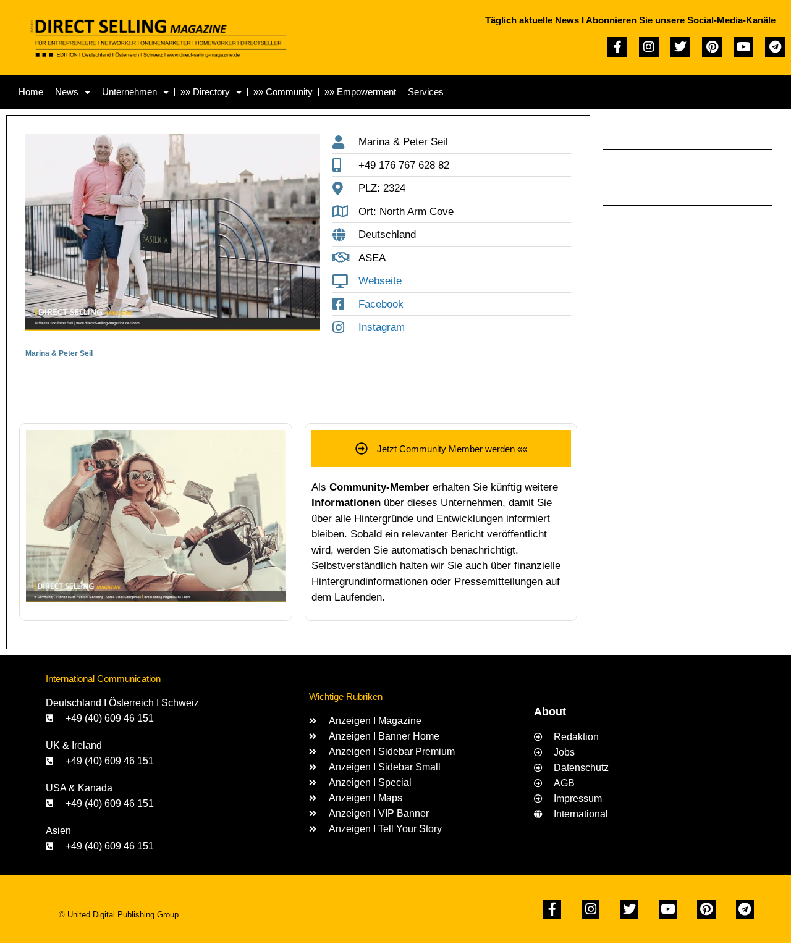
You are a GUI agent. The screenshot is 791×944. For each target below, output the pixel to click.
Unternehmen (129, 91)
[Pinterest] (712, 47)
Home (31, 91)
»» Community (283, 91)
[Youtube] (743, 47)
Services (426, 91)
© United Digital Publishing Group (119, 914)
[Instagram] (649, 47)
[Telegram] (775, 47)
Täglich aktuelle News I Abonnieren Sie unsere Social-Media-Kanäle (630, 20)
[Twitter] (680, 47)
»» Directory (205, 91)
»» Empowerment (360, 91)
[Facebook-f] (617, 47)
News (66, 91)
